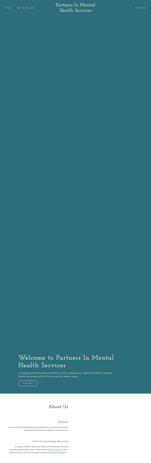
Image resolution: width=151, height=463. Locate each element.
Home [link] (9, 8)
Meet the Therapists (55, 449)
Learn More (28, 383)
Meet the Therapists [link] (26, 8)
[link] (75, 11)
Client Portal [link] (140, 8)
